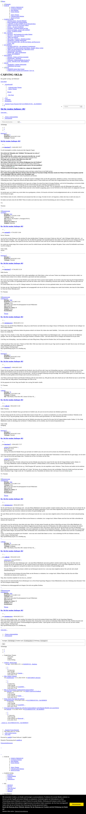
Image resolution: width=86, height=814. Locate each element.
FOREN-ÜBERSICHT (17, 7)
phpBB (9, 737)
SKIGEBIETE (8, 55)
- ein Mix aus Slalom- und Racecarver (23, 42)
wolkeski (3, 390)
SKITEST (10, 785)
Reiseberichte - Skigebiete (14, 58)
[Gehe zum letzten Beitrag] (23, 673)
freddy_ (20, 696)
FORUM (6, 5)
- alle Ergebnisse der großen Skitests (19, 34)
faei (9, 664)
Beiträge (16, 8)
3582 (11, 300)
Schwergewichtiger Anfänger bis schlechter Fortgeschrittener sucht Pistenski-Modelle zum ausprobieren (31, 708)
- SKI (10, 43)
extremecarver (4, 298)
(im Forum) (13, 66)
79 (10, 392)
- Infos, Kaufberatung (16, 52)
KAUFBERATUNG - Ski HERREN (37, 700)
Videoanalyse (11, 779)
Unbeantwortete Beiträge (17, 769)
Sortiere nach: (20, 640)
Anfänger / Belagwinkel (10, 662)
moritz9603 (21, 686)
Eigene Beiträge (15, 763)
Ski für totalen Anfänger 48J (13, 109)
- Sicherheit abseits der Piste (17, 28)
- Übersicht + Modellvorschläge (18, 39)
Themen (15, 14)
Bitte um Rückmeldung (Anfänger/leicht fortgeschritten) (19, 689)
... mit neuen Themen (15, 36)
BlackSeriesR (10, 700)
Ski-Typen (10, 789)
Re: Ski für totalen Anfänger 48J (12, 226)
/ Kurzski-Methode (16, 21)
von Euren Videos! (18, 25)
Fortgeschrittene (11, 776)
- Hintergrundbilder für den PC (18, 60)
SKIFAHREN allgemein (33, 677)
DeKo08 (8, 709)
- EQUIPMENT (13, 54)
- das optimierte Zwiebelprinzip (21, 46)
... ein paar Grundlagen (15, 27)
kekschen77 (4, 133)
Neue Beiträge (14, 761)
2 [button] (4, 129)
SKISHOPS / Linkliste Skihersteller (16, 64)
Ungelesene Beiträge (16, 759)
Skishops (9, 791)
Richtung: (37, 640)
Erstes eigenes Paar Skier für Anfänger (14, 699)
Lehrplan (9, 777)
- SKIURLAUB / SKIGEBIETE (18, 61)
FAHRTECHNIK (9, 19)
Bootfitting (14, 51)
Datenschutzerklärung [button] (21, 811)
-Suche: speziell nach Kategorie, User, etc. (20, 70)
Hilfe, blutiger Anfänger (10, 676)
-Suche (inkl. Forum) (15, 69)
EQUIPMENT (8, 45)
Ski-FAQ (9, 786)
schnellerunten (10, 677)
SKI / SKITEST (8, 33)
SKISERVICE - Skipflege (30, 664)
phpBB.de (19, 740)
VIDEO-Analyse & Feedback (33, 691)
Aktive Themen (15, 767)
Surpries (20, 673)
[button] (4, 130)
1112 (11, 214)
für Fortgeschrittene (17, 22)
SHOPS (6, 63)
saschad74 (3, 212)
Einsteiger (10, 774)
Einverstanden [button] (76, 804)
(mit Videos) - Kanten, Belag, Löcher (25, 48)
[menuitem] (14, 87)
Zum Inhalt (4, 81)
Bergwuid (20, 718)
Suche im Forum (15, 18)
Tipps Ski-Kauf (11, 788)
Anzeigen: (5, 640)
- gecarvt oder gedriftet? (18, 30)
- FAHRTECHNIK (14, 31)
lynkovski (9, 691)
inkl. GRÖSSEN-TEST (20, 49)
